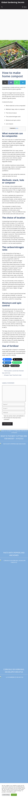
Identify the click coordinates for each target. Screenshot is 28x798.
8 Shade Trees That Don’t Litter (13, 375)
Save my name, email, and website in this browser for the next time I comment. (14, 417)
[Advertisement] (14, 24)
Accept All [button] (14, 794)
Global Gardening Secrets (12, 2)
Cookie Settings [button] (6, 794)
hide (17, 128)
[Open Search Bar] (2, 7)
